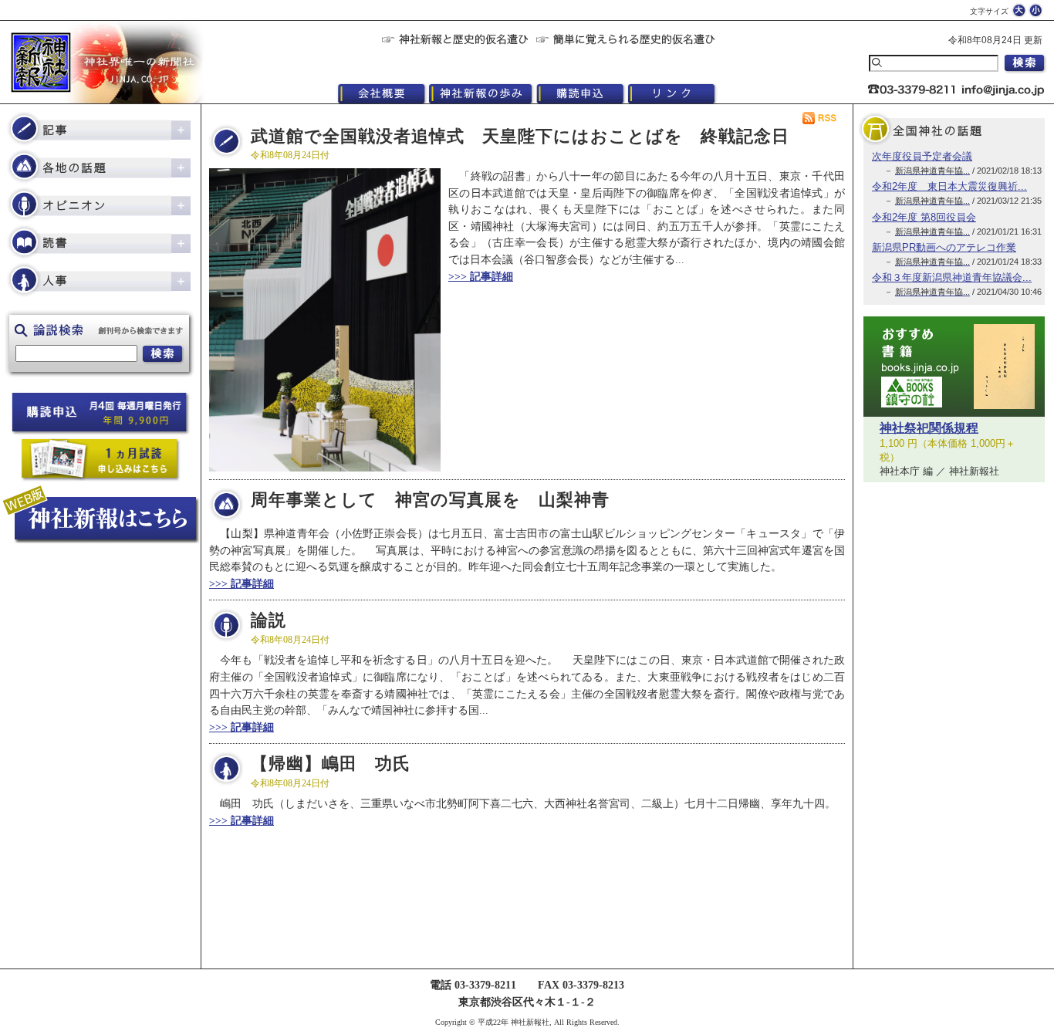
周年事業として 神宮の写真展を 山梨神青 (430, 500)
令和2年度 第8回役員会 (924, 217)
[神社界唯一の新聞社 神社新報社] (100, 62)
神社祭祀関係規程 (929, 427)
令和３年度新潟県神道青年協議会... (952, 277)
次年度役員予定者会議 (922, 156)
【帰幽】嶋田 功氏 (330, 764)
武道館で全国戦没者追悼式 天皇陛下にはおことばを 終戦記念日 (520, 136)
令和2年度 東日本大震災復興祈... (949, 186)
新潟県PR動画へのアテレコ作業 (944, 247)
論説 (268, 620)
